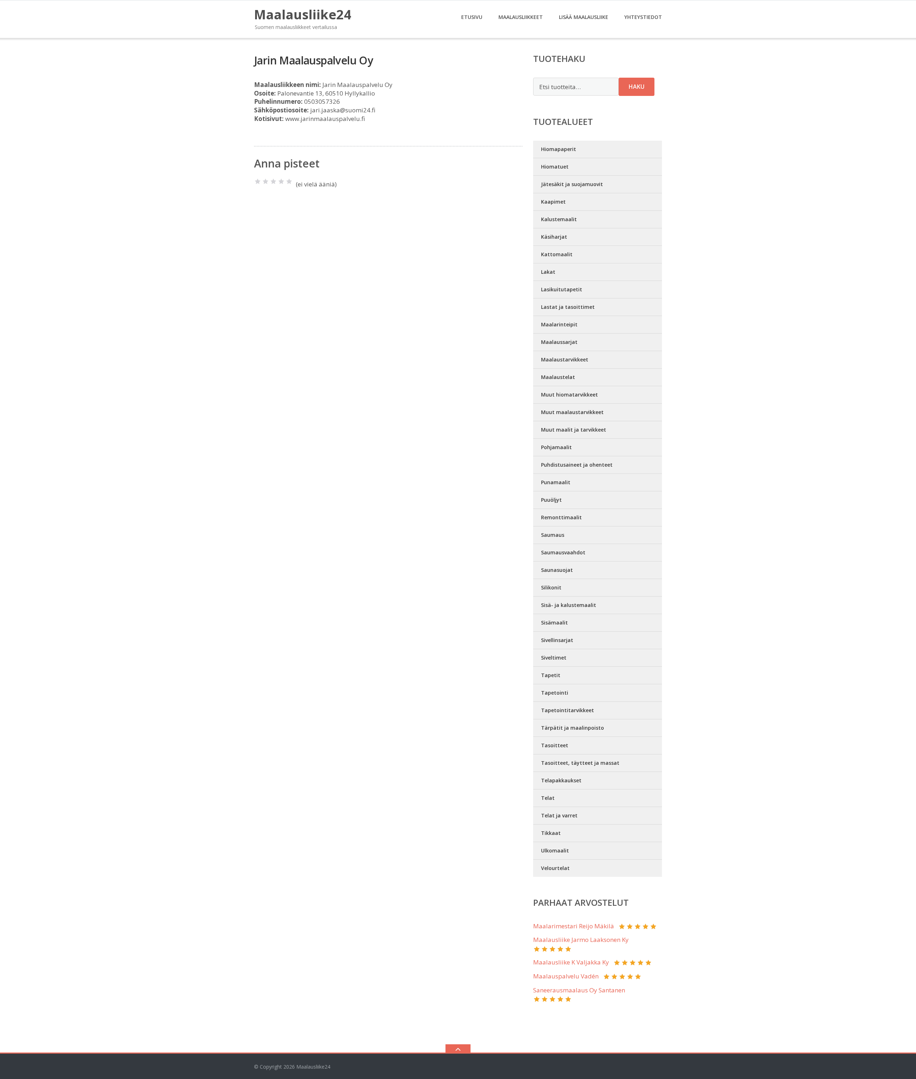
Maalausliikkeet (520, 17)
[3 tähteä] (273, 181)
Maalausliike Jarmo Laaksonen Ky (581, 939)
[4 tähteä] (281, 181)
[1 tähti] (257, 181)
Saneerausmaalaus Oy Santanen (579, 990)
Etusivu (471, 17)
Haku (636, 87)
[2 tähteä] (265, 181)
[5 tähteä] (289, 181)
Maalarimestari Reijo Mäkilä (573, 926)
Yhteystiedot (643, 17)
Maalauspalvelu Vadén (566, 976)
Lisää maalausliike (583, 17)
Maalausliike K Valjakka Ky (571, 962)
